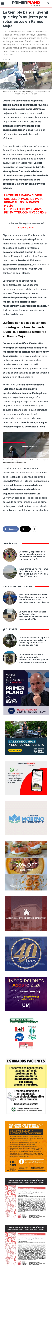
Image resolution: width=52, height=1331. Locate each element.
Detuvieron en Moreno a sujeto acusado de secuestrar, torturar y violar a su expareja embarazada (33, 658)
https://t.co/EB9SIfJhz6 (23, 209)
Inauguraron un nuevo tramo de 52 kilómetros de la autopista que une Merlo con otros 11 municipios (33, 573)
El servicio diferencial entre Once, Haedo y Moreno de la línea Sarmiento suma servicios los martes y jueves (34, 598)
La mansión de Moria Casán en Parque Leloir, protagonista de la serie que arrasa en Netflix (33, 615)
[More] (34, 529)
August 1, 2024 (26, 227)
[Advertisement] (26, 1299)
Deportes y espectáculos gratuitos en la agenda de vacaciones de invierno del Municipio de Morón (32, 555)
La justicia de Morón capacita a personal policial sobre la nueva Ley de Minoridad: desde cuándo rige (34, 641)
